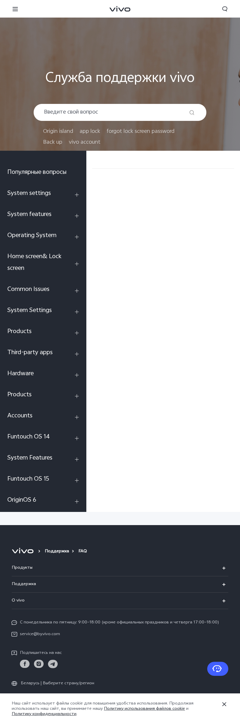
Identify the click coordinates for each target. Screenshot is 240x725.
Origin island (58, 131)
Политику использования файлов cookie (144, 709)
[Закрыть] (224, 704)
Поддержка (57, 551)
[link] (25, 664)
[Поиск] (192, 112)
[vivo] (23, 552)
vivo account (84, 142)
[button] (15, 9)
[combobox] (120, 112)
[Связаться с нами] (217, 669)
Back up (52, 142)
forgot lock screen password (140, 131)
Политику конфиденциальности (44, 714)
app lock (90, 131)
